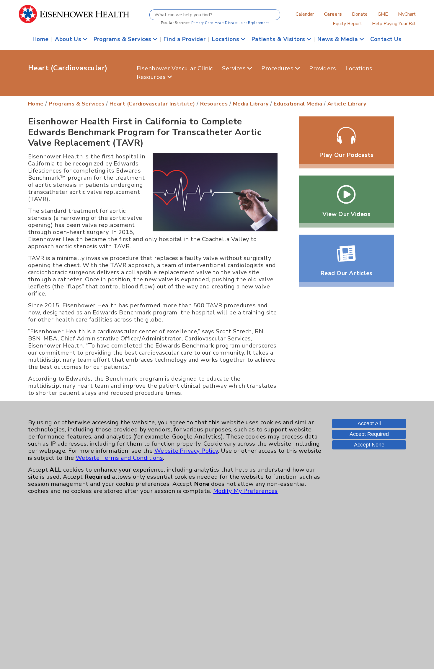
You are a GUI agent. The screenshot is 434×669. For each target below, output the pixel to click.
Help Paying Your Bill (394, 23)
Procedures (278, 68)
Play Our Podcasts (346, 155)
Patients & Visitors (279, 39)
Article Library (346, 103)
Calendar (305, 14)
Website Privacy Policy (186, 451)
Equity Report (347, 23)
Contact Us (386, 39)
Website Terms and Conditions (119, 458)
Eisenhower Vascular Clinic (175, 68)
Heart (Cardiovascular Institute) (152, 103)
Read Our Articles (346, 273)
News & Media (338, 39)
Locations (226, 39)
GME (383, 14)
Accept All (369, 423)
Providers (322, 68)
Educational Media (298, 103)
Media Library (251, 103)
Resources (152, 77)
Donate (360, 14)
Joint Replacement (254, 23)
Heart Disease (226, 23)
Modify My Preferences (245, 491)
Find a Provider (184, 39)
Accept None (369, 445)
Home (40, 39)
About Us (69, 39)
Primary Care (202, 23)
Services (234, 68)
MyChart (407, 14)
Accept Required (369, 434)
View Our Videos (346, 214)
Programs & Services (123, 39)
